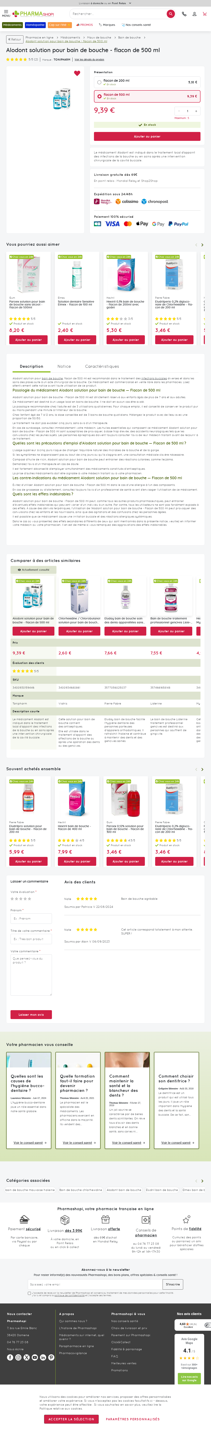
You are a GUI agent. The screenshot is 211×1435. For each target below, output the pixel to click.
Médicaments (70, 37)
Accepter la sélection (71, 1419)
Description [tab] (31, 366)
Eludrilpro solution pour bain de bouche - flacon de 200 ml (28, 829)
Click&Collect (121, 1342)
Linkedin (43, 1357)
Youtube (35, 1357)
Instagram (18, 1357)
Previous (196, 244)
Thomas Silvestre (69, 1098)
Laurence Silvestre (21, 1098)
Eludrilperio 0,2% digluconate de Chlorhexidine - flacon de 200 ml (174, 304)
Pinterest (51, 1357)
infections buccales (154, 378)
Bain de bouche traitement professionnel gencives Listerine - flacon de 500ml (170, 621)
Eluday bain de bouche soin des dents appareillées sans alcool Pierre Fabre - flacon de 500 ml (123, 621)
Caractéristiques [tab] (102, 366)
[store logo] (39, 14)
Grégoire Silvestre (168, 1088)
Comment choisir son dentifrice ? (176, 1078)
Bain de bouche (129, 37)
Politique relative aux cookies (61, 1408)
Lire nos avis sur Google (189, 1378)
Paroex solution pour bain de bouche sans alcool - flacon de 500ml (27, 304)
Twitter (26, 1357)
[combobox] (122, 14)
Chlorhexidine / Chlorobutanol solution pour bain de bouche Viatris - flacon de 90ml (79, 621)
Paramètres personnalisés (132, 1419)
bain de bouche (52, 378)
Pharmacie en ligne (40, 37)
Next (202, 244)
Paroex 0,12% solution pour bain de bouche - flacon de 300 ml (125, 829)
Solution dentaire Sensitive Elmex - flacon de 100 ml (76, 303)
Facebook (10, 1357)
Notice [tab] (64, 366)
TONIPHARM (62, 59)
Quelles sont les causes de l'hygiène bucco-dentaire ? (27, 1083)
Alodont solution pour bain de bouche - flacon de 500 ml (33, 620)
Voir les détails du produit (89, 59)
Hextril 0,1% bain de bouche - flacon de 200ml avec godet (125, 304)
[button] (77, 73)
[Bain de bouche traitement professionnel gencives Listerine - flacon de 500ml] (171, 596)
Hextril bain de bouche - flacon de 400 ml (74, 828)
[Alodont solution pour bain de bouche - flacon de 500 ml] (33, 596)
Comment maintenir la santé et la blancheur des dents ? (123, 1085)
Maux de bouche (99, 37)
